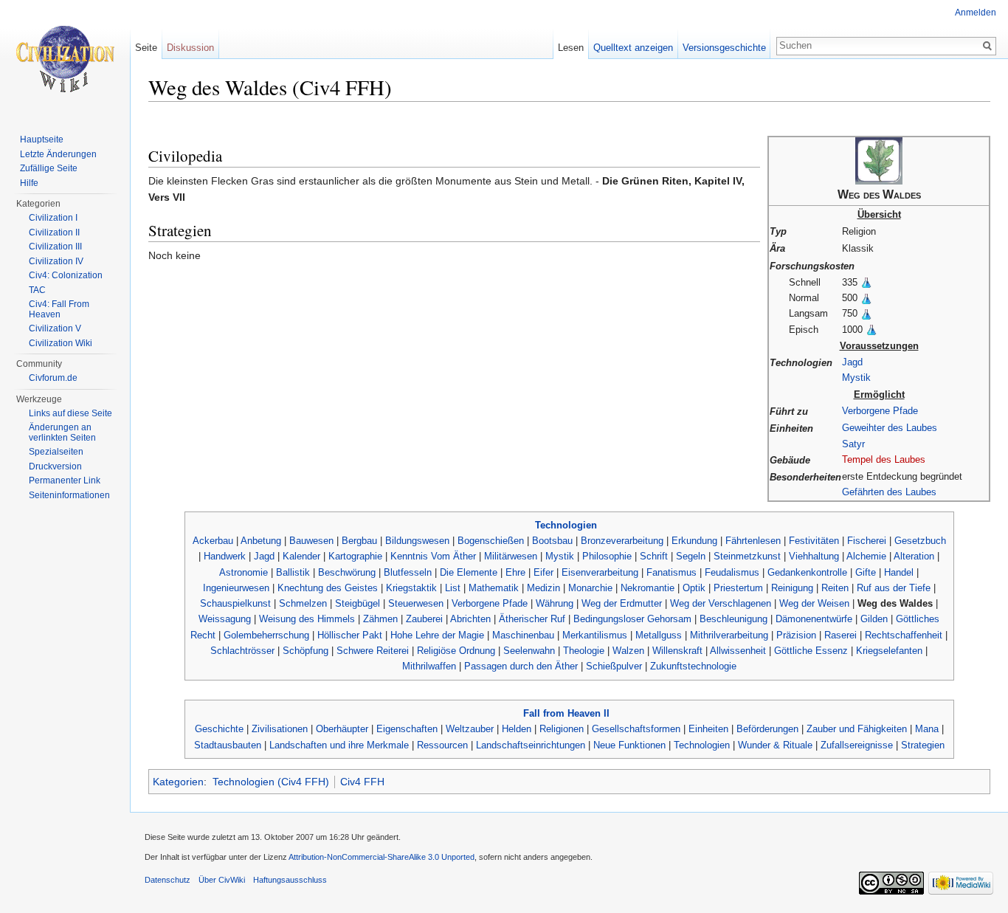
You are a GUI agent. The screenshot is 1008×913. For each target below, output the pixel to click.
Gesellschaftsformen (636, 728)
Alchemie (866, 556)
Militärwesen (510, 556)
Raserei (840, 635)
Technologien (566, 525)
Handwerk (225, 556)
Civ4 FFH (362, 782)
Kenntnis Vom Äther (433, 556)
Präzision (796, 635)
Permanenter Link (64, 480)
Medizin (543, 587)
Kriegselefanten (889, 650)
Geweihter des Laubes (889, 427)
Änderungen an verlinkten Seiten (62, 432)
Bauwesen (311, 540)
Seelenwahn (529, 650)
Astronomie (243, 572)
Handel (899, 572)
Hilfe (29, 183)
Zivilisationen (280, 728)
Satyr (853, 443)
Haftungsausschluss (290, 879)
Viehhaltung (814, 556)
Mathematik (494, 587)
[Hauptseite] (65, 59)
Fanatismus (671, 572)
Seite (146, 47)
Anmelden (975, 12)
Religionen (561, 728)
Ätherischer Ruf (532, 618)
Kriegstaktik (411, 587)
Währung (554, 603)
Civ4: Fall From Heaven (59, 309)
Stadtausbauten (227, 745)
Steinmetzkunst (747, 556)
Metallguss (658, 635)
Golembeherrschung (266, 635)
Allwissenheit (738, 650)
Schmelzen (303, 603)
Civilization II (54, 232)
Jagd (852, 362)
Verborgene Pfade (880, 410)
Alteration (914, 556)
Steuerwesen (415, 603)
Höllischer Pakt (349, 635)
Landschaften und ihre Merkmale (339, 745)
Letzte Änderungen (58, 154)
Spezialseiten (56, 452)
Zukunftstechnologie (693, 666)
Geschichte (219, 728)
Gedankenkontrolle (807, 572)
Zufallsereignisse (857, 745)
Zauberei (424, 618)
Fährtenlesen (753, 540)
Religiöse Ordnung (456, 650)
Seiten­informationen (69, 495)
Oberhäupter (342, 728)
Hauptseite (41, 139)
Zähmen (380, 618)
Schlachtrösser (242, 650)
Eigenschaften (407, 728)
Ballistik (293, 572)
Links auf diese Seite (70, 413)
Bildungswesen (417, 540)
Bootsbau (552, 540)
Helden (516, 728)
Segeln (690, 556)
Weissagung (225, 618)
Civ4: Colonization (66, 275)
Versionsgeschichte (724, 47)
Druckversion (55, 466)
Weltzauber (470, 728)
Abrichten (470, 618)
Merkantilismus (594, 635)
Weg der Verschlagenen (720, 603)
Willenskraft (677, 650)
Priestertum (738, 587)
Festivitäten (814, 540)
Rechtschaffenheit (903, 635)
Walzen (628, 650)
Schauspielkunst (235, 603)
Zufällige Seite (48, 168)
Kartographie (355, 556)
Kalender (301, 556)
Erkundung (694, 540)
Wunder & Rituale (775, 745)
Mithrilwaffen (429, 666)
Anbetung (261, 540)
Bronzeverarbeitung (622, 540)
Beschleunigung (733, 618)
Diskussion (190, 47)
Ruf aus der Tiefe (894, 587)
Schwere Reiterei (372, 650)
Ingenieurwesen (236, 587)
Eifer (543, 572)
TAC (37, 290)
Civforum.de (53, 378)
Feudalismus (732, 572)
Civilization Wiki (60, 343)
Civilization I (53, 218)
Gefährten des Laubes (889, 491)
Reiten (835, 587)
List (452, 587)
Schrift (654, 556)
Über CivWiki (222, 879)
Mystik (856, 377)
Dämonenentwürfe (814, 618)
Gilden (874, 618)
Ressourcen (442, 745)
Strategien (923, 745)
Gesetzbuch (920, 540)
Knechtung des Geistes (327, 587)
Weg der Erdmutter (621, 603)
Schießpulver (614, 666)
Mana (927, 728)
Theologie (583, 650)
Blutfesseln (408, 572)
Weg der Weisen (814, 603)
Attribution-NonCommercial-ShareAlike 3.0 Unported (381, 856)
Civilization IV (56, 261)
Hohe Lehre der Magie (437, 635)
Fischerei (866, 540)
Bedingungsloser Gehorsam (632, 618)
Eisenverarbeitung (600, 572)
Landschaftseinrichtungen (530, 745)
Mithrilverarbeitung (729, 635)
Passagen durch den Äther (521, 666)
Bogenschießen (491, 540)
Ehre (515, 572)
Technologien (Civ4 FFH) (271, 782)
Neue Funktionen (629, 745)
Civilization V (55, 328)
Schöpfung (305, 650)
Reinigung (792, 587)
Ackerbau (213, 540)
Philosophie (607, 556)
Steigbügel (357, 603)
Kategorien (178, 782)
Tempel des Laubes (883, 459)
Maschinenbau (523, 635)
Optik (694, 587)
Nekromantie (647, 587)
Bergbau (359, 540)
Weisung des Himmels (307, 618)
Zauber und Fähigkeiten (857, 728)
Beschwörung (347, 572)
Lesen (571, 47)
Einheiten (708, 728)
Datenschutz (167, 879)
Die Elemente (468, 572)
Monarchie (590, 587)
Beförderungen (767, 728)
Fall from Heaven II (566, 713)
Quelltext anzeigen (633, 47)
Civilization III (55, 246)
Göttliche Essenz (811, 650)
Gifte (865, 572)
